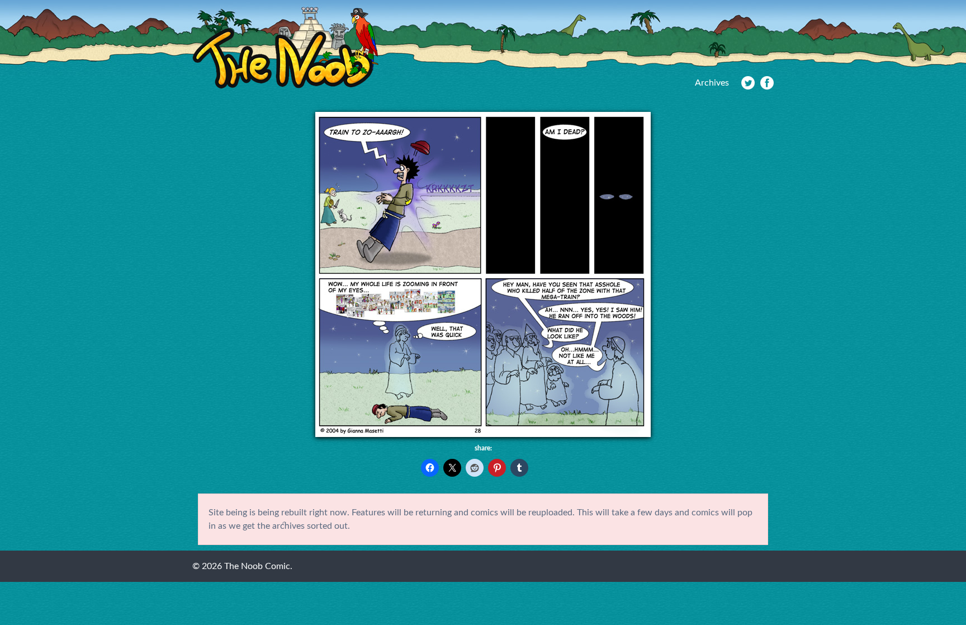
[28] (483, 434)
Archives (712, 82)
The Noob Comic (285, 48)
